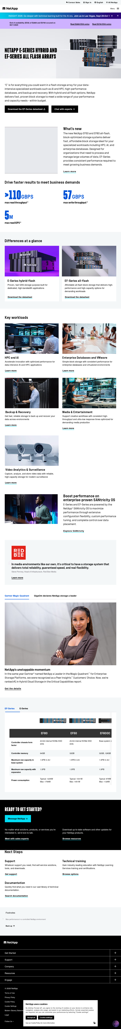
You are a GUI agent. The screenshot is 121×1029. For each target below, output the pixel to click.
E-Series (23, 708)
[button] (114, 8)
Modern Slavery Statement (15, 1010)
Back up (9, 926)
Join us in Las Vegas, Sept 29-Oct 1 (92, 15)
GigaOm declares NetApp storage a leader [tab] (55, 595)
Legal (7, 1015)
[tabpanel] (60, 645)
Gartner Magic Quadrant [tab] (17, 595)
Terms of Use (10, 993)
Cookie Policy (10, 1001)
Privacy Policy (10, 997)
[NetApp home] (10, 8)
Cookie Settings (10, 1006)
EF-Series (10, 708)
